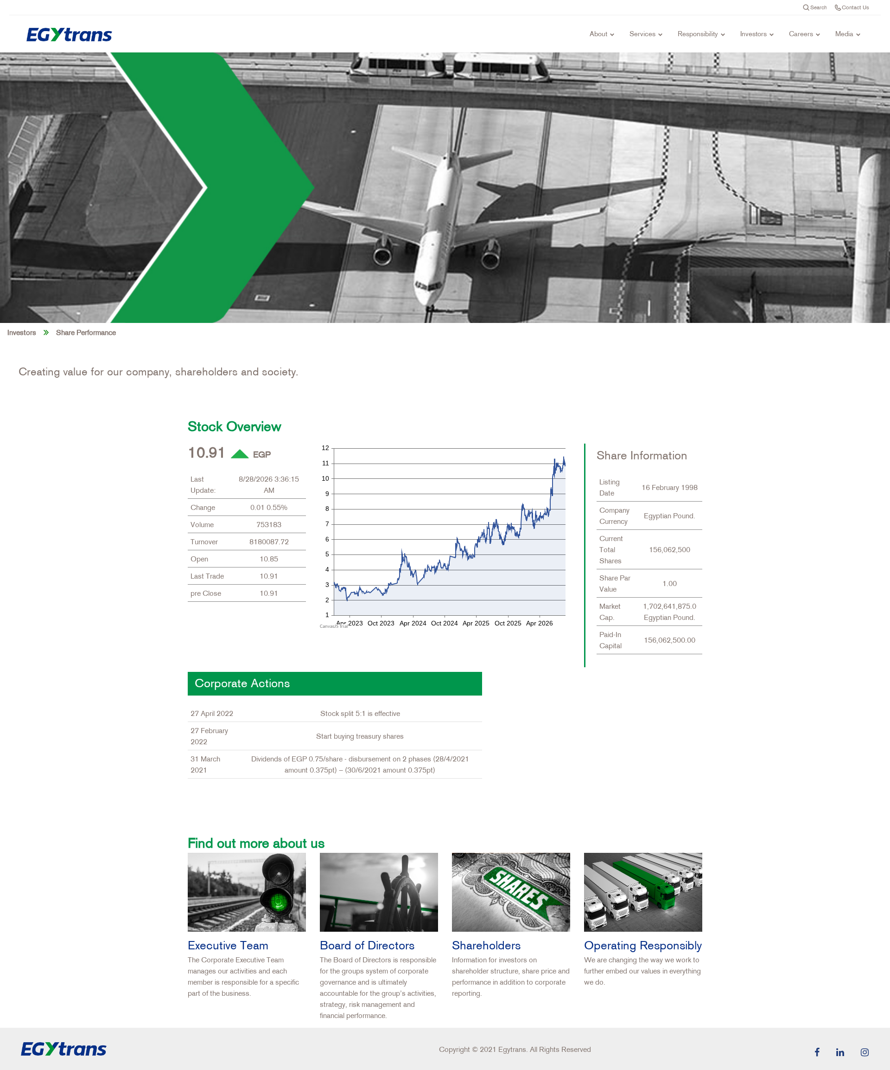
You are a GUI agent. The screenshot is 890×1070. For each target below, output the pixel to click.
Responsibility (698, 33)
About (598, 33)
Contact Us (855, 7)
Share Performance (86, 332)
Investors (753, 33)
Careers (801, 33)
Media (844, 33)
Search (818, 7)
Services (642, 33)
